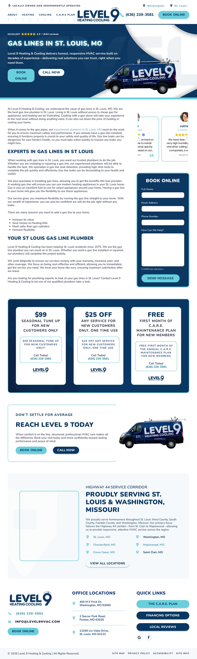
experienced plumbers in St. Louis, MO (78, 129)
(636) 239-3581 (40, 359)
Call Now (51, 72)
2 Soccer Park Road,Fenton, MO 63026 (92, 617)
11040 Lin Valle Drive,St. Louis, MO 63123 (94, 632)
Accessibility (163, 653)
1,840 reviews (169, 168)
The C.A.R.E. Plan (162, 604)
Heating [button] (28, 14)
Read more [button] (163, 154)
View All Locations (107, 563)
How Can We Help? (153, 230)
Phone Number (150, 216)
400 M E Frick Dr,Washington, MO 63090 (95, 603)
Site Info (182, 653)
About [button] (12, 14)
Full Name (148, 189)
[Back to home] (98, 15)
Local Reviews (163, 627)
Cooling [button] (45, 14)
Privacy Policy (139, 653)
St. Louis (180, 6)
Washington (156, 6)
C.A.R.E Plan (65, 14)
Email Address (150, 202)
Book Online (174, 15)
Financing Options (163, 615)
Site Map (118, 653)
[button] (33, 34)
